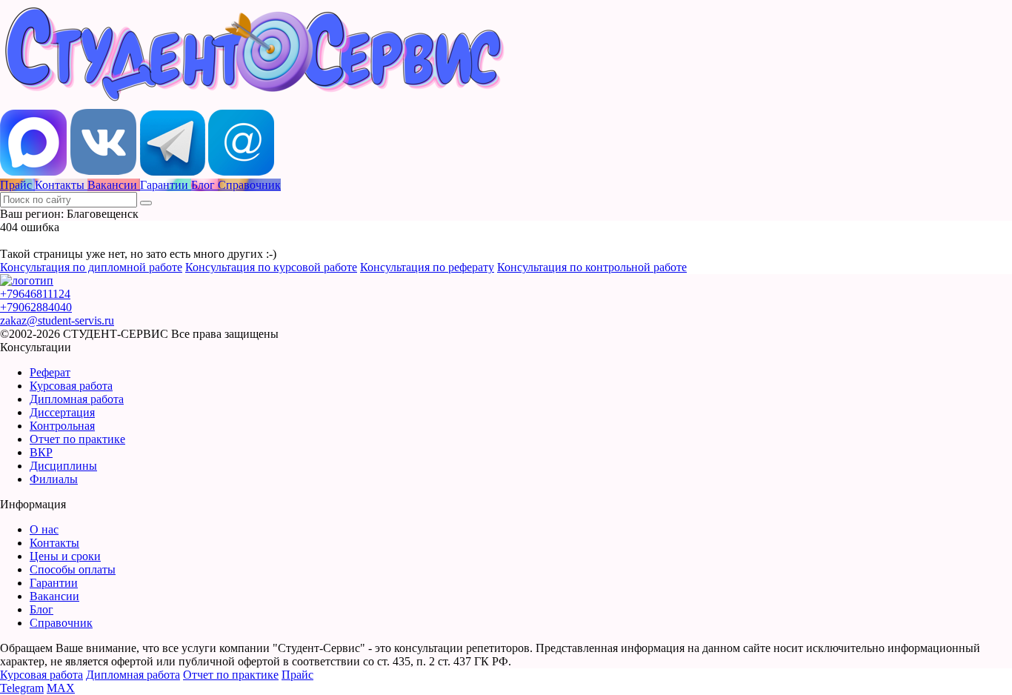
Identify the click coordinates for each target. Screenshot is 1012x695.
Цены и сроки (65, 556)
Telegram (22, 688)
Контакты (54, 542)
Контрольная (62, 425)
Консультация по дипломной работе (91, 267)
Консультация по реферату (427, 267)
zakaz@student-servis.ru (57, 320)
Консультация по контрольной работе (592, 267)
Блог (41, 609)
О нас (44, 529)
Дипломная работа (77, 399)
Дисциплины (63, 465)
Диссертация (62, 412)
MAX (61, 688)
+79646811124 (35, 293)
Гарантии (54, 582)
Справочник (61, 622)
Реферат (50, 372)
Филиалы (54, 479)
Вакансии (54, 596)
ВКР (41, 452)
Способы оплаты (73, 569)
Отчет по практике (77, 439)
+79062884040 (36, 307)
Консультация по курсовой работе (271, 267)
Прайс (297, 674)
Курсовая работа (71, 385)
